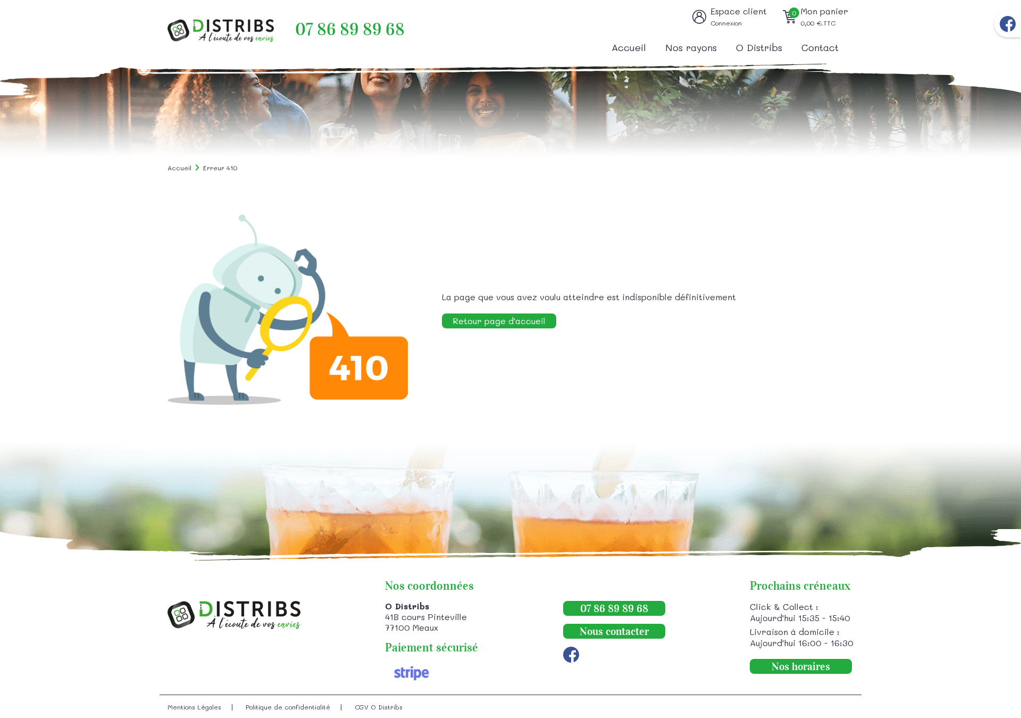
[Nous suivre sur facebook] (1008, 24)
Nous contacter (614, 631)
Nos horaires (801, 666)
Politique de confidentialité (288, 707)
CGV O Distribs (379, 707)
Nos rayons (691, 47)
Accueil (629, 47)
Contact (820, 47)
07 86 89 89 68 (350, 29)
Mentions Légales (194, 707)
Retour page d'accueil (499, 320)
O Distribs (759, 47)
